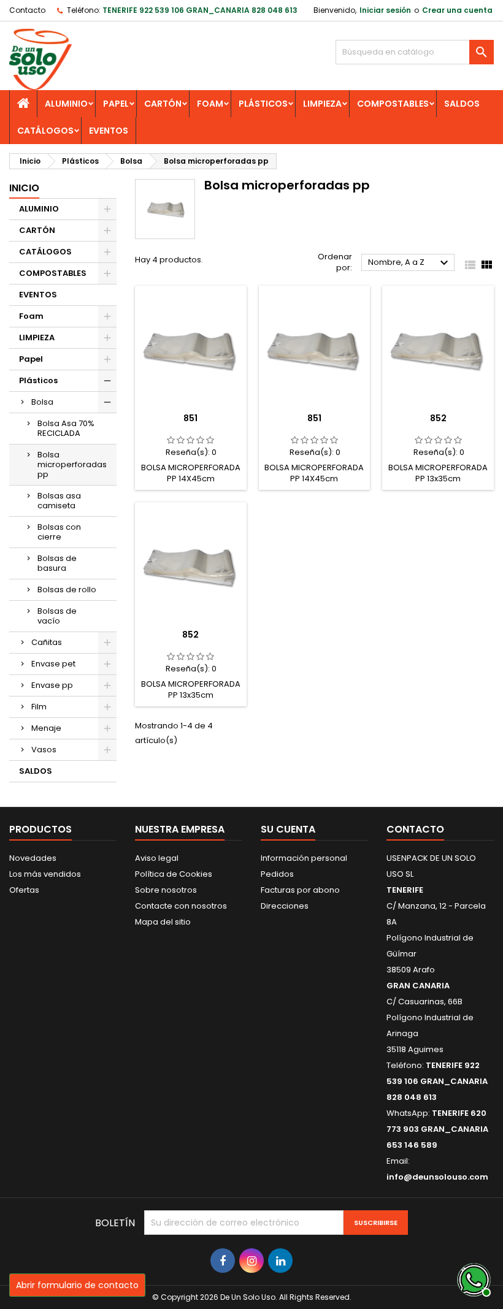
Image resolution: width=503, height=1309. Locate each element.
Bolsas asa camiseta (59, 500)
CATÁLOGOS (45, 130)
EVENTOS (108, 130)
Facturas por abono (300, 890)
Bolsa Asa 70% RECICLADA (65, 428)
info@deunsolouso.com (437, 1177)
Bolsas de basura (57, 563)
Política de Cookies (173, 874)
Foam (210, 103)
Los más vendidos (45, 874)
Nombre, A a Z (409, 263)
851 (190, 418)
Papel (116, 103)
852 (438, 418)
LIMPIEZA (322, 103)
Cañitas (46, 642)
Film (39, 706)
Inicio (24, 188)
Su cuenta (288, 829)
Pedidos (277, 874)
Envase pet (53, 664)
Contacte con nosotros (181, 906)
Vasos (43, 749)
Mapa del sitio (163, 922)
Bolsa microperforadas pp (72, 464)
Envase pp (52, 685)
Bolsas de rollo (66, 589)
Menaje (46, 728)
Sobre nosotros (166, 890)
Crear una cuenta (457, 10)
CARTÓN (163, 103)
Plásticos (263, 103)
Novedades (32, 858)
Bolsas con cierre (59, 532)
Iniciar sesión (385, 10)
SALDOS (462, 103)
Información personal (304, 858)
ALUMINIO (66, 103)
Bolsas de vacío (57, 616)
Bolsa (42, 402)
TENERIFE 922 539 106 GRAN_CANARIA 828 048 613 (200, 10)
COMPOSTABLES (393, 103)
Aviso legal (157, 858)
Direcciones (285, 906)
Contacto (27, 10)
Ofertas (24, 890)
